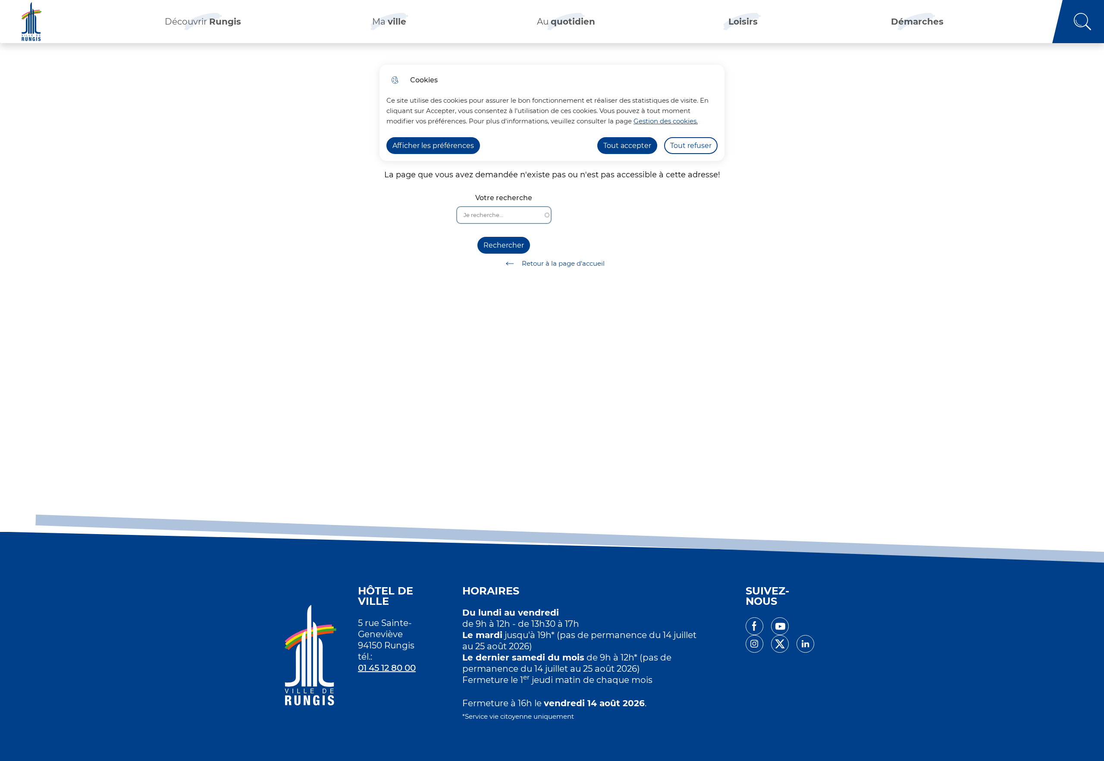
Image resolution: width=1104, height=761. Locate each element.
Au (566, 21)
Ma (389, 21)
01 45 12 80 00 (387, 668)
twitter (780, 644)
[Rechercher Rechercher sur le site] (1078, 21)
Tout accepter (627, 146)
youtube (780, 626)
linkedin (805, 644)
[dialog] (552, 113)
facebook (754, 626)
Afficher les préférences (433, 146)
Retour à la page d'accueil (563, 263)
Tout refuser (691, 146)
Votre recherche (503, 198)
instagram (754, 644)
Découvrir (203, 21)
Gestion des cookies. (666, 121)
